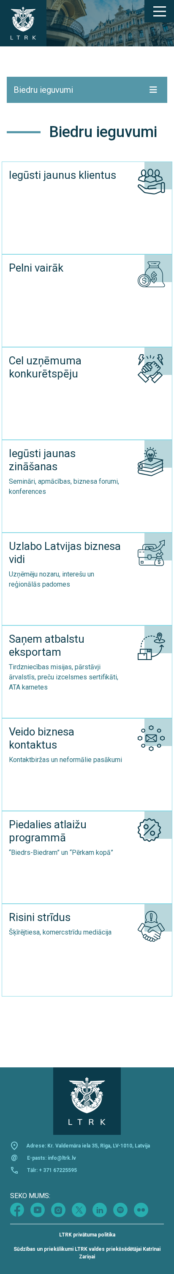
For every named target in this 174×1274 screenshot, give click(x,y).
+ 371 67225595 (58, 1170)
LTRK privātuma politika (87, 1235)
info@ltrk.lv (62, 1158)
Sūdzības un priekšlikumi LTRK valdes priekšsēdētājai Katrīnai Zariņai (87, 1253)
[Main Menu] (159, 11)
